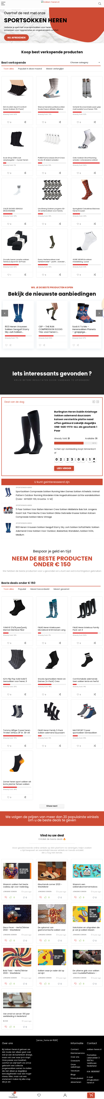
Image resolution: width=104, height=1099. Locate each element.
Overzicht (75, 1060)
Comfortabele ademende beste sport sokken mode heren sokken (83, 330)
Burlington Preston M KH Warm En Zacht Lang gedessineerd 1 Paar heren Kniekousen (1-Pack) (75, 415)
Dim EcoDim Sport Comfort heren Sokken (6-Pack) (14, 108)
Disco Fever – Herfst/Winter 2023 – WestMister (16, 928)
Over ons (75, 1057)
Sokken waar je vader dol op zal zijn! (51, 971)
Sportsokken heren (24, 487)
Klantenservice (78, 1053)
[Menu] (3, 3)
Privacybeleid (77, 1078)
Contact (75, 1049)
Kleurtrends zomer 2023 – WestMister (50, 885)
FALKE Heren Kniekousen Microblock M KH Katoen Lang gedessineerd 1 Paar (51, 630)
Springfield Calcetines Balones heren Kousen (86, 209)
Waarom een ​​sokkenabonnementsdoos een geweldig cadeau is (85, 887)
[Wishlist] (39, 1095)
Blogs (5, 1021)
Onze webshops (75, 1065)
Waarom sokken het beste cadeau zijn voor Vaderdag (15, 885)
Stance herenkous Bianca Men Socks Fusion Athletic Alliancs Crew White (51, 109)
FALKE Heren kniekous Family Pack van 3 (86, 628)
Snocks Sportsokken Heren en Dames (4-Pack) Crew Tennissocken (52, 681)
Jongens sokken (10, 891)
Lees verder (64, 457)
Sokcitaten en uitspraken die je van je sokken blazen (86, 928)
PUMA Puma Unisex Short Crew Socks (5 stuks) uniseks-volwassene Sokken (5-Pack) (51, 159)
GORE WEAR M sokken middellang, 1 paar (82, 260)
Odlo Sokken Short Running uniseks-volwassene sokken (85, 158)
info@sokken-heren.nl (93, 1081)
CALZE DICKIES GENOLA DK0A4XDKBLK (13, 209)
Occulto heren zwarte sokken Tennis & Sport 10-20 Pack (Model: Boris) (16, 261)
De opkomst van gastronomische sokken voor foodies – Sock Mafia (51, 930)
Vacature (75, 1070)
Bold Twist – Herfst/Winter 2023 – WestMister (15, 971)
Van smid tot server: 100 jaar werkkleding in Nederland (16, 1015)
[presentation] (4, 313)
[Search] (100, 3)
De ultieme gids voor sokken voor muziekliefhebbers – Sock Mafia (86, 973)
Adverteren (76, 1082)
